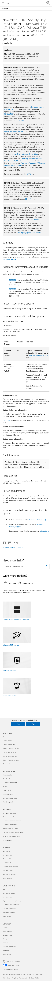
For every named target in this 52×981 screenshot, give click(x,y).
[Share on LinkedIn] (8, 542)
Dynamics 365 (7, 859)
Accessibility (6, 950)
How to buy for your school (11, 828)
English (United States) (13, 961)
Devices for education (9, 817)
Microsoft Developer (9, 893)
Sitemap (5, 974)
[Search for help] (8, 3)
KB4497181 (20, 121)
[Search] (46, 566)
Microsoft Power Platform (10, 866)
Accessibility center (9, 696)
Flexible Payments (8, 802)
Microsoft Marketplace (9, 908)
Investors (5, 943)
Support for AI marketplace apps (12, 901)
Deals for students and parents (12, 836)
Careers (5, 927)
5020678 (12, 289)
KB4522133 (8, 114)
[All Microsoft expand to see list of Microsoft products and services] (3, 3)
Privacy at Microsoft (9, 939)
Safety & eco (6, 978)
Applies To (8, 43)
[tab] (10, 583)
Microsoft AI (6, 851)
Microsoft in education (9, 813)
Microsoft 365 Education (10, 824)
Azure (4, 889)
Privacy (23, 974)
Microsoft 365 (7, 863)
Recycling (15, 978)
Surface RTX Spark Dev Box (11, 748)
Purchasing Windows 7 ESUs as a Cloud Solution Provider (24, 164)
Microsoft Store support (10, 783)
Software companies (9, 912)
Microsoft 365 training (11, 645)
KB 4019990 (34, 219)
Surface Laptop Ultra (9, 744)
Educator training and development (13, 832)
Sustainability (7, 954)
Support (5, 8)
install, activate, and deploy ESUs (26, 154)
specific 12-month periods (13, 131)
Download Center (8, 779)
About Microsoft (7, 931)
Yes (18, 724)
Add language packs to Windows (29, 232)
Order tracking (7, 790)
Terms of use (31, 974)
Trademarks (39, 974)
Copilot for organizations (10, 752)
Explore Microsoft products (11, 760)
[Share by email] (14, 542)
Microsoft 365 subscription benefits (16, 620)
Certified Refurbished (9, 794)
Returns (5, 786)
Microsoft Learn (7, 897)
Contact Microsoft (14, 974)
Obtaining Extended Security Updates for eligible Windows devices (23, 159)
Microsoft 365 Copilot (9, 874)
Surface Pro (6, 737)
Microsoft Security (8, 855)
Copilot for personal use (10, 756)
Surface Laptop (7, 741)
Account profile (7, 775)
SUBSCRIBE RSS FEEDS (14, 547)
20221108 (6, 420)
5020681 (12, 280)
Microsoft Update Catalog (38, 355)
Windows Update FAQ (37, 520)
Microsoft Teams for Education (12, 821)
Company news (7, 935)
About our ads (23, 978)
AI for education (7, 840)
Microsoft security (9, 670)
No (33, 724)
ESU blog (30, 174)
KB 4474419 (29, 199)
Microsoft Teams (8, 870)
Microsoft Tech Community (11, 905)
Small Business (7, 878)
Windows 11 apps (8, 764)
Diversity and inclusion (9, 946)
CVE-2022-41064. (9, 259)
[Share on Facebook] (4, 542)
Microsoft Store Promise (10, 798)
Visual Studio (7, 916)
